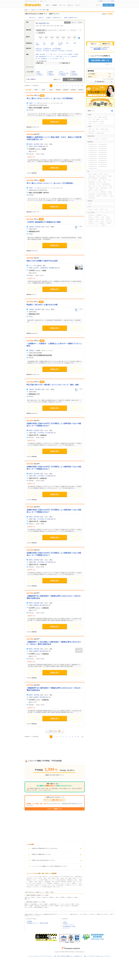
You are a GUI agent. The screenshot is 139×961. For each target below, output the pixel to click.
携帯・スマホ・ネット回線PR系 (68, 56)
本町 (111, 194)
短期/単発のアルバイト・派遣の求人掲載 (37, 923)
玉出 (100, 180)
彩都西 (45, 904)
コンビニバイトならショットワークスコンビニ (40, 956)
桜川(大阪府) (92, 197)
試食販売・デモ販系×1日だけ (53, 17)
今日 (37, 43)
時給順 (43, 89)
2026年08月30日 (93, 150)
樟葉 (90, 174)
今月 (44, 44)
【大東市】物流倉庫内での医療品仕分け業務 (44, 222)
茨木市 (38, 897)
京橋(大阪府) (34, 904)
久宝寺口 (99, 182)
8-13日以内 (38, 50)
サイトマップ (66, 928)
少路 (110, 180)
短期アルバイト (100, 914)
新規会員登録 (97, 49)
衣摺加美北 (103, 192)
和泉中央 (104, 176)
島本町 (32, 897)
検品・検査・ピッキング (95, 131)
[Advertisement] (55, 746)
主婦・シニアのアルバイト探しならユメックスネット (97, 956)
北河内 (61, 25)
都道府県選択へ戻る (44, 23)
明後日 (52, 43)
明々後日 (60, 43)
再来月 (60, 44)
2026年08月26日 (93, 154)
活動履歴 (54, 5)
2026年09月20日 (103, 144)
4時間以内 (51, 75)
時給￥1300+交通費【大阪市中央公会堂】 (43, 261)
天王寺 (100, 174)
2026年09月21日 (93, 144)
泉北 (41, 25)
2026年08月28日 (103, 150)
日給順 (50, 89)
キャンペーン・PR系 (53, 56)
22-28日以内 (53, 50)
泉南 (48, 25)
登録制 (73, 71)
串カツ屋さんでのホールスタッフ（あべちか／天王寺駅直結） (50, 98)
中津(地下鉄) (92, 184)
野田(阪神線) (92, 182)
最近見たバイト (106, 43)
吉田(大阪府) (92, 176)
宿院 (46, 907)
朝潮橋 (109, 192)
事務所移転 (91, 133)
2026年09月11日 (93, 160)
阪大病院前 (91, 195)
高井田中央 (44, 905)
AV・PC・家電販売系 (41, 58)
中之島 (110, 186)
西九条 (66, 905)
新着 (38, 71)
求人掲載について (102, 1)
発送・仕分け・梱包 (93, 129)
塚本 (90, 186)
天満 (105, 182)
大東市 (75, 897)
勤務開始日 (58, 89)
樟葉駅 (40, 146)
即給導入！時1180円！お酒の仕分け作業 (42, 305)
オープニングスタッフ (94, 225)
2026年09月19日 (103, 162)
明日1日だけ (32, 17)
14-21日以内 (46, 50)
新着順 (36, 89)
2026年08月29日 (103, 148)
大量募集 (109, 223)
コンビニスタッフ (107, 131)
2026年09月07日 (93, 166)
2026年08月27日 (93, 146)
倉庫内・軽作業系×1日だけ (71, 17)
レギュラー (78, 5)
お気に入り (70, 5)
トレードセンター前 (63, 904)
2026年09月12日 (103, 160)
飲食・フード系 (59, 58)
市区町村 (80, 22)
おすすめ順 (28, 89)
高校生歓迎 (91, 215)
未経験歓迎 (75, 75)
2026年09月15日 (93, 162)
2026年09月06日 (103, 156)
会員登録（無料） (108, 5)
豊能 (58, 25)
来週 (74, 43)
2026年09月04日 (103, 146)
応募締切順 (73, 89)
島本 (41, 904)
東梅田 (26, 904)
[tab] (93, 43)
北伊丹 (96, 190)
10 (78, 85)
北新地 (30, 905)
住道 (62, 905)
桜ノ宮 (105, 186)
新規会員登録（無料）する (100, 60)
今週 (67, 43)
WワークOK (109, 221)
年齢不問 (108, 219)
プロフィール (62, 5)
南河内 (44, 25)
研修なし (51, 73)
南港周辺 (36, 605)
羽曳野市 (63, 897)
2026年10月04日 (103, 164)
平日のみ (74, 73)
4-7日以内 (57, 49)
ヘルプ (64, 921)
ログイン (98, 5)
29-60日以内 (61, 50)
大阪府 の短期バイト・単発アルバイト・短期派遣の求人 (38, 914)
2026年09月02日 (103, 154)
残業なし (109, 217)
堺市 (57, 897)
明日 (44, 43)
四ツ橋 (50, 905)
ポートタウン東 (28, 907)
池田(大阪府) (53, 904)
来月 (52, 44)
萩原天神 (37, 905)
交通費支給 (63, 75)
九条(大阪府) (74, 905)
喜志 (26, 905)
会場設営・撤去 (104, 129)
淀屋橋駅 (51, 268)
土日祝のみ (40, 75)
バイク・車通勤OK (100, 223)
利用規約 (65, 923)
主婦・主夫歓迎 (100, 219)
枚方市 (111, 188)
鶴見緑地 (91, 188)
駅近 (103, 217)
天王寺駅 (47, 432)
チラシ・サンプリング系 (59, 54)
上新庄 (97, 188)
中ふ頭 (104, 180)
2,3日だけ (47, 49)
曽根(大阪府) (104, 188)
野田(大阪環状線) (38, 907)
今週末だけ (41, 17)
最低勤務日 (65, 89)
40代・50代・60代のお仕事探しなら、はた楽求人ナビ (68, 956)
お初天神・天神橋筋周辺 (40, 268)
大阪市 (37, 25)
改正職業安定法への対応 (69, 926)
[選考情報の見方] (100, 81)
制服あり (104, 225)
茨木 (98, 184)
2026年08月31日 (93, 152)
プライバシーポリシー (68, 924)
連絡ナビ (48, 5)
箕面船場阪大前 (103, 178)
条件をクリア (57, 79)
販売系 (102, 121)
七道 (77, 904)
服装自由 (91, 221)
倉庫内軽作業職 (100, 133)
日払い (62, 71)
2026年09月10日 (103, 158)
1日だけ (39, 49)
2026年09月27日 (93, 164)
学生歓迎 (91, 223)
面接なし (39, 73)
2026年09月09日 (93, 158)
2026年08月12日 (103, 166)
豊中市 (26, 899)
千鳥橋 (111, 195)
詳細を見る (54, 122)
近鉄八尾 (105, 195)
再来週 (37, 44)
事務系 (32, 350)
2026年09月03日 (93, 168)
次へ (83, 85)
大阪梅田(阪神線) (106, 184)
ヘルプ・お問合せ (110, 1)
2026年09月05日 (93, 148)
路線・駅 (73, 22)
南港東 (56, 905)
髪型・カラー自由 (100, 221)
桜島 (98, 176)
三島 (55, 25)
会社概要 (29, 921)
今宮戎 (101, 190)
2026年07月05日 (93, 156)
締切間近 (51, 71)
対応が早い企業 (64, 73)
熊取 (72, 904)
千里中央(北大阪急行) (102, 194)
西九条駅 (42, 605)
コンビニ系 (51, 58)
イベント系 (49, 54)
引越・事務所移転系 (41, 56)
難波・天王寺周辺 (38, 432)
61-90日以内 (69, 50)
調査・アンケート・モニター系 (96, 123)
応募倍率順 (80, 89)
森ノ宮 (95, 186)
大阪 (90, 203)
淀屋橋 (95, 174)
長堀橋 (109, 176)
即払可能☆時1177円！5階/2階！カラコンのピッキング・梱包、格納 (53, 385)
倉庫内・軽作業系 (40, 54)
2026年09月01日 (103, 152)
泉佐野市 (51, 897)
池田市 (44, 897)
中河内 (51, 25)
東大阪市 (69, 897)
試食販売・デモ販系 (73, 54)
